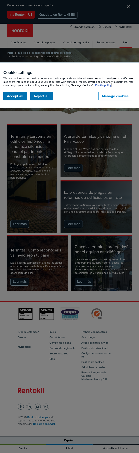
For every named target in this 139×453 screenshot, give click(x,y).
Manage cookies (115, 96)
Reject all (41, 96)
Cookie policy (103, 85)
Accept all (15, 96)
